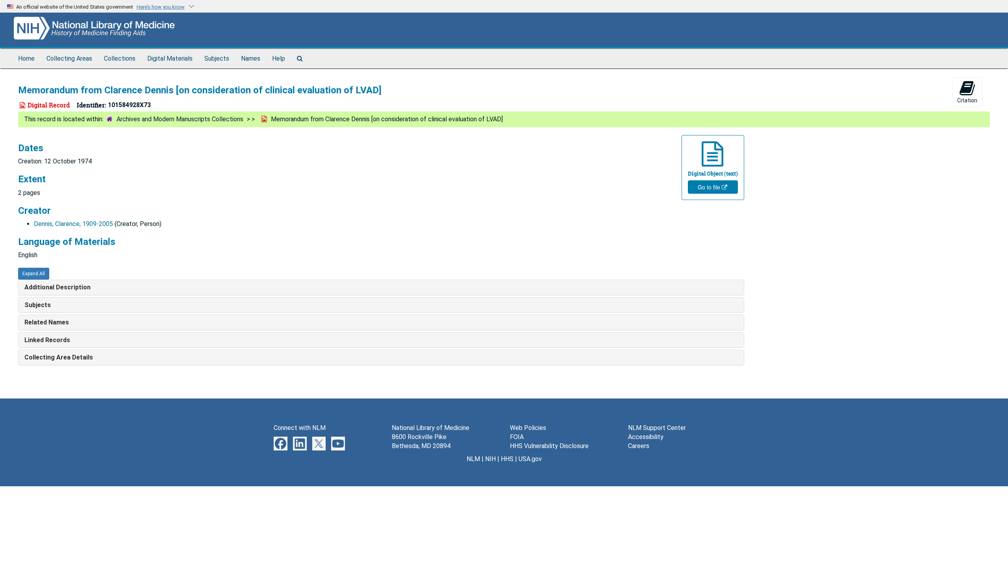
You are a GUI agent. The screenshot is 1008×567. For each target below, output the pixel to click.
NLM (473, 459)
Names (250, 58)
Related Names (46, 322)
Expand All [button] (33, 273)
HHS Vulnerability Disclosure (549, 446)
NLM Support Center (657, 428)
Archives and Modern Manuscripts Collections (180, 119)
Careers (638, 446)
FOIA (517, 437)
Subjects (216, 58)
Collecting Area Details (58, 357)
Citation (967, 100)
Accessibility (645, 437)
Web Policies (528, 428)
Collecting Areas (69, 58)
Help (278, 58)
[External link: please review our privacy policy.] (280, 443)
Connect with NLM (300, 428)
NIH (490, 459)
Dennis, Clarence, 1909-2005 (73, 224)
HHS (507, 459)
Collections (119, 58)
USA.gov (530, 459)
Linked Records (47, 340)
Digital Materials (170, 58)
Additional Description (57, 287)
